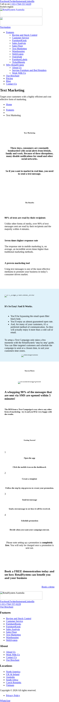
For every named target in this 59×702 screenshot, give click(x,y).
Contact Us (11, 84)
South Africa (12, 679)
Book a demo (48, 587)
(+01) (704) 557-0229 (20, 4)
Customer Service (20, 37)
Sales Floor (17, 46)
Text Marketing (19, 48)
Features (10, 32)
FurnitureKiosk (19, 40)
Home (9, 104)
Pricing (9, 78)
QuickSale (17, 56)
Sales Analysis (19, 43)
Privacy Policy (13, 695)
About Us (16, 67)
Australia (10, 677)
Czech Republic (13, 682)
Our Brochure (12, 75)
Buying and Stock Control (24, 35)
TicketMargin (18, 62)
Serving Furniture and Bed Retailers (29, 70)
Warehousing (18, 51)
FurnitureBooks (13, 624)
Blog (8, 81)
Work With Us (19, 73)
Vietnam (10, 685)
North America (13, 671)
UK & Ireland (12, 674)
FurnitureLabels (19, 59)
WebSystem (17, 54)
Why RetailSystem (15, 65)
